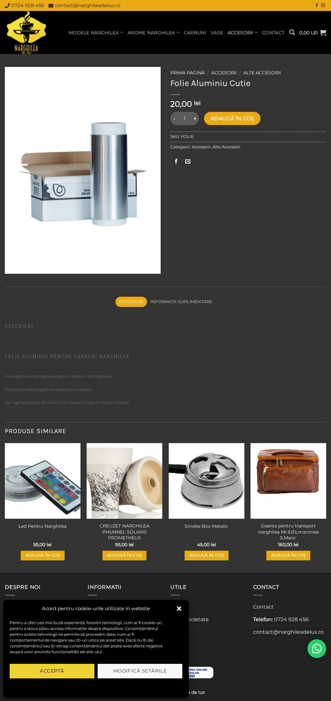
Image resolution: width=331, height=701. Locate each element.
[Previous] (5, 507)
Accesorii (240, 33)
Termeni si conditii (75, 686)
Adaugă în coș (232, 118)
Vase (217, 33)
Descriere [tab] (131, 301)
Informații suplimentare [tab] (181, 301)
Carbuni (195, 33)
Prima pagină (187, 72)
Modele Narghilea (94, 33)
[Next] (326, 507)
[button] (179, 608)
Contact (273, 33)
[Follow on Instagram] (323, 5)
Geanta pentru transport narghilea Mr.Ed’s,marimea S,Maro (288, 532)
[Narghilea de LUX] (32, 32)
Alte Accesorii (262, 72)
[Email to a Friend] (188, 161)
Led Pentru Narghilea (42, 526)
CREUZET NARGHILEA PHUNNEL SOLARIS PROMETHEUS (124, 532)
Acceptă (52, 671)
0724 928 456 (27, 5)
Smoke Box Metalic (206, 526)
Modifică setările (140, 671)
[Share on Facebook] (176, 161)
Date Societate (189, 619)
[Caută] (292, 32)
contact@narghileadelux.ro (87, 5)
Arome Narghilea (151, 33)
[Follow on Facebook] (317, 5)
